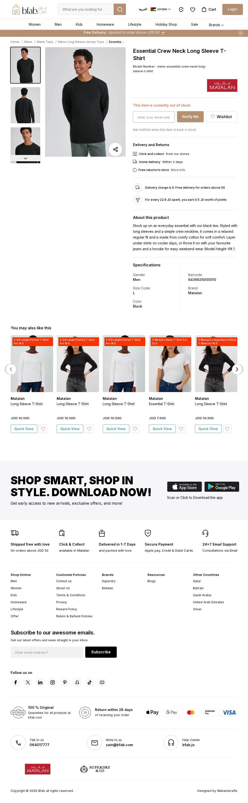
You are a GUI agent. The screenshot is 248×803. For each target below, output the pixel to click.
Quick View (24, 429)
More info (178, 170)
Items (143, 33)
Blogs (151, 581)
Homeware (105, 24)
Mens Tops (45, 42)
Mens (28, 42)
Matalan (107, 588)
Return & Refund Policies (74, 616)
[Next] (25, 158)
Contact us (64, 581)
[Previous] (11, 369)
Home (15, 42)
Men (58, 24)
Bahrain (198, 588)
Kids (79, 24)
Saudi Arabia (202, 595)
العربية (143, 9)
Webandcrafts (227, 791)
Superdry (109, 581)
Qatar (197, 581)
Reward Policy (66, 609)
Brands (214, 25)
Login (232, 9)
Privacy (61, 602)
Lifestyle (134, 24)
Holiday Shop (166, 24)
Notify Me (190, 117)
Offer (15, 616)
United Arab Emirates (208, 602)
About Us (63, 588)
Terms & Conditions (70, 595)
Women (35, 24)
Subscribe (101, 651)
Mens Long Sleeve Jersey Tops (81, 42)
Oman (197, 609)
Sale (194, 24)
